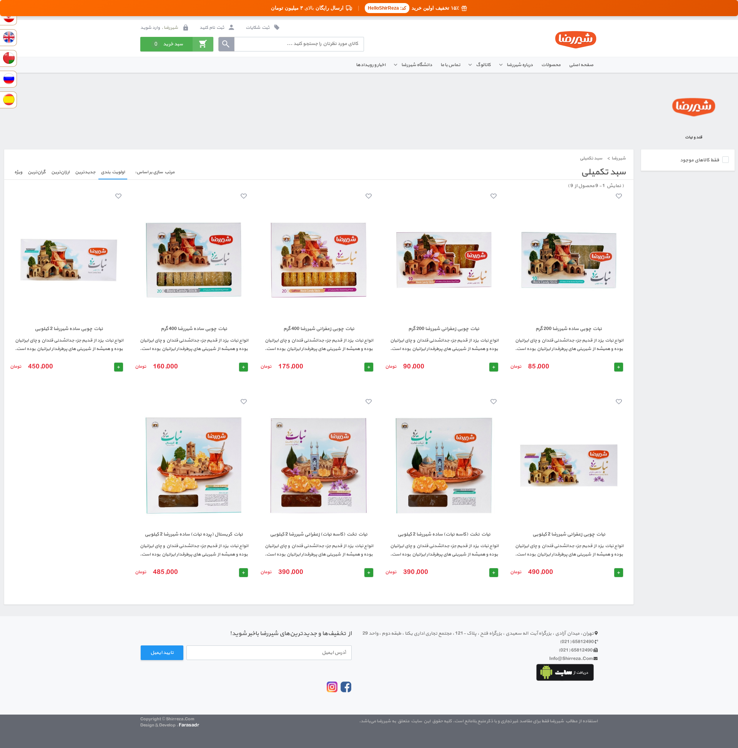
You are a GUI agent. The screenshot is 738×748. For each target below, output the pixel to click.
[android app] (565, 672)
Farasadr (189, 725)
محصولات (550, 64)
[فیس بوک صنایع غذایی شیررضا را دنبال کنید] (346, 692)
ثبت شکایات (258, 27)
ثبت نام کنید (212, 27)
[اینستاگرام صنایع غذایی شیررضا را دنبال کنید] (332, 691)
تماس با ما (450, 64)
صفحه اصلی (581, 64)
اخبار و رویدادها (371, 64)
